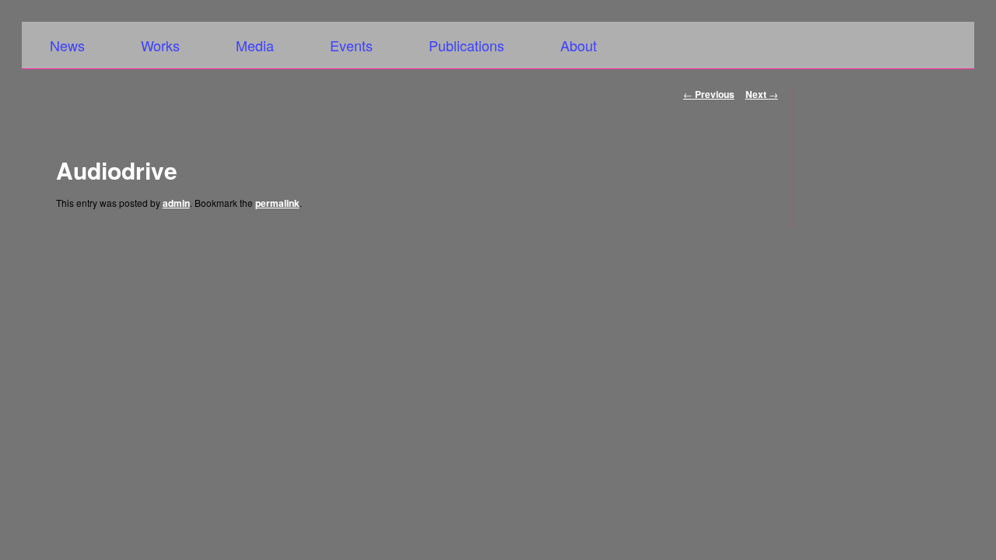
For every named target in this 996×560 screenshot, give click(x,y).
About (578, 45)
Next (761, 94)
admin (176, 203)
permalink (277, 203)
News (67, 45)
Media (255, 45)
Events (351, 45)
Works (160, 45)
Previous (709, 94)
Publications (466, 45)
